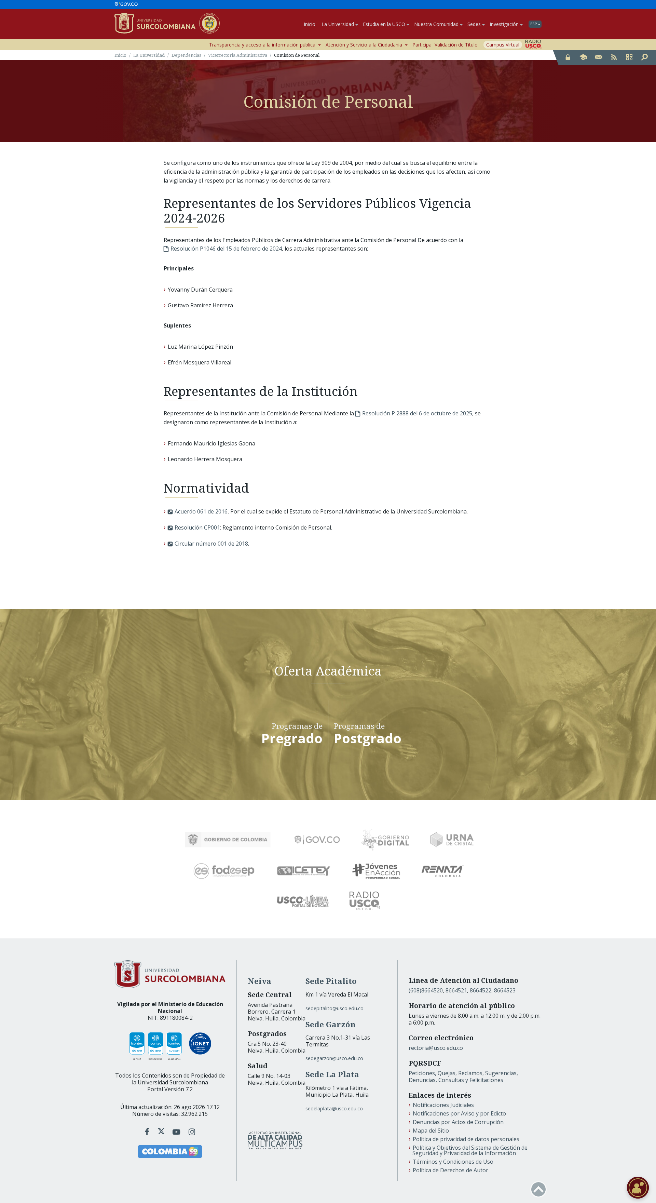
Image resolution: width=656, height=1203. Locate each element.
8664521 (456, 990)
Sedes (474, 24)
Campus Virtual (502, 44)
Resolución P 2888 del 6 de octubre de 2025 (417, 413)
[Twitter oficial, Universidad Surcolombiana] (161, 1131)
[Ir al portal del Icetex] (303, 871)
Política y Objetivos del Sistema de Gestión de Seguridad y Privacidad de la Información (470, 1150)
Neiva (259, 981)
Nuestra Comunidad (436, 24)
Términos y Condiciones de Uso (453, 1161)
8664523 (505, 990)
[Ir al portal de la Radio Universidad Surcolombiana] (533, 44)
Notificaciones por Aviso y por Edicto (459, 1113)
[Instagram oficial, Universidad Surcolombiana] (192, 1131)
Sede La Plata (332, 1074)
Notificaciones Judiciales (443, 1105)
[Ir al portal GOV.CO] (126, 4)
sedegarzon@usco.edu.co (334, 1058)
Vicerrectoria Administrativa (237, 55)
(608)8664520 (426, 990)
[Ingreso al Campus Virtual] (583, 57)
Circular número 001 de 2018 (211, 543)
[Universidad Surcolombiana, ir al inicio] (156, 24)
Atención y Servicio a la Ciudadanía (364, 44)
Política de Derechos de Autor (450, 1170)
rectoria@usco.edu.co (436, 1048)
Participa (422, 44)
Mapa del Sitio (431, 1130)
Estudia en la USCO (384, 24)
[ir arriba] (538, 1189)
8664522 (480, 990)
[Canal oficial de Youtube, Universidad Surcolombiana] (177, 1131)
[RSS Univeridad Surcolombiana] (614, 57)
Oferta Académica (328, 670)
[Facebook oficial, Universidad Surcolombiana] (147, 1131)
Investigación (504, 24)
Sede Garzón (330, 1024)
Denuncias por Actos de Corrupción (458, 1122)
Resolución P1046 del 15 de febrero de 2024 (226, 248)
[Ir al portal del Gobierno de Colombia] (227, 840)
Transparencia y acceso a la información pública (262, 44)
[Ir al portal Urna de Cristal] (452, 840)
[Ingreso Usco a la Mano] (629, 57)
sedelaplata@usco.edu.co (334, 1108)
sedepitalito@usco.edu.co (334, 1008)
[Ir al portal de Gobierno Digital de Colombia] (385, 840)
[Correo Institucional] (598, 57)
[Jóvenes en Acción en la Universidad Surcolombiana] (376, 871)
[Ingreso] (568, 57)
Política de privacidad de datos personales (466, 1139)
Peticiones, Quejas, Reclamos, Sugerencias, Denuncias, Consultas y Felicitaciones (463, 1076)
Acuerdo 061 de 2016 (201, 511)
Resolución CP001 (197, 527)
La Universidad (338, 24)
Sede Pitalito (331, 981)
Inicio (309, 24)
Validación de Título (456, 44)
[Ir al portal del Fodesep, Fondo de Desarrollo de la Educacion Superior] (224, 871)
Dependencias (186, 55)
